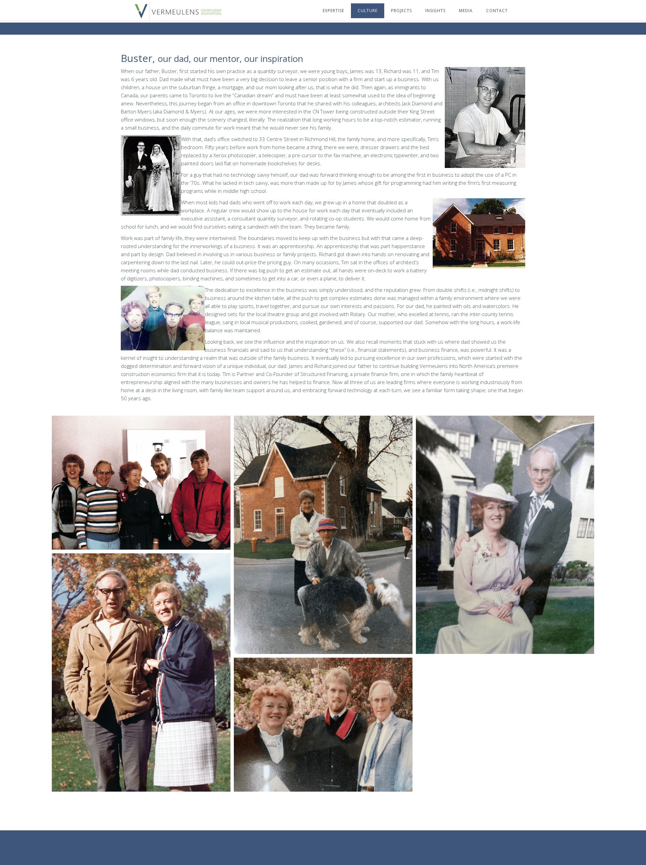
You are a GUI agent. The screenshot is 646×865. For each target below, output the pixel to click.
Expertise (333, 10)
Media (466, 10)
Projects (401, 10)
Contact (497, 10)
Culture (368, 10)
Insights (435, 10)
